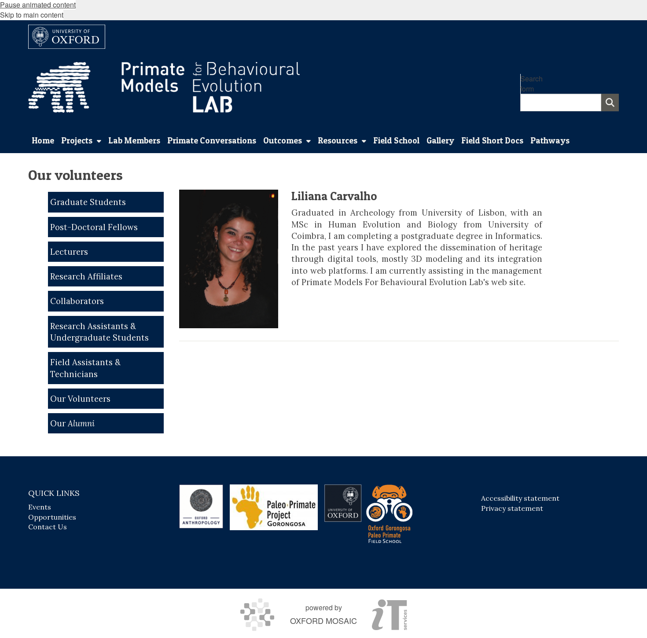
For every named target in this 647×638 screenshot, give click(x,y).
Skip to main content (31, 15)
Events (39, 506)
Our (72, 423)
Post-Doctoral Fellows (94, 227)
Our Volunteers (80, 398)
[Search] (610, 102)
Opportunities (52, 517)
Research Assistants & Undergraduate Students (99, 332)
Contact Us (47, 526)
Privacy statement (512, 508)
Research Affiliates (86, 276)
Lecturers (69, 251)
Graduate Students (88, 202)
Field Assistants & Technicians (85, 368)
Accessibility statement (520, 498)
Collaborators (77, 301)
